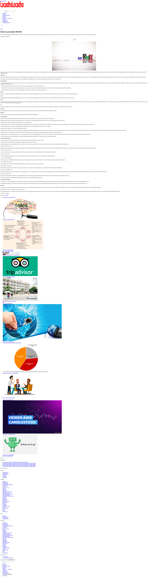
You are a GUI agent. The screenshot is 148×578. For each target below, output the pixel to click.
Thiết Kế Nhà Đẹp (6, 506)
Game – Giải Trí (6, 487)
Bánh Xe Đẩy (5, 482)
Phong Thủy (5, 21)
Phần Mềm (5, 500)
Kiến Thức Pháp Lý (6, 22)
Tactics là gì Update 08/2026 (8, 249)
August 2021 (5, 474)
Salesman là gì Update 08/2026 (8, 219)
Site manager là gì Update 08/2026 (9, 197)
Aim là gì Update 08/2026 (7, 303)
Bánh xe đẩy (6, 556)
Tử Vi (4, 509)
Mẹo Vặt (4, 498)
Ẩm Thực (4, 16)
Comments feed (5, 517)
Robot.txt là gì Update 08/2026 (8, 454)
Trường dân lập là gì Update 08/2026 (9, 301)
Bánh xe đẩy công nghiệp (8, 557)
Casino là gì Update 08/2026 (8, 399)
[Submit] (5, 12)
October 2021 (5, 472)
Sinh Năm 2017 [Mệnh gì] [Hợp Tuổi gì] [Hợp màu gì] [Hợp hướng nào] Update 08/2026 (19, 463)
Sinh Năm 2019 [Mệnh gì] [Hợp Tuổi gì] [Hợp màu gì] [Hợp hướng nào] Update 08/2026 (19, 465)
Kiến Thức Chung (6, 15)
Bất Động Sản (5, 483)
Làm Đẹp (4, 497)
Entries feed (5, 516)
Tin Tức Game (5, 508)
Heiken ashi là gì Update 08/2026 (9, 434)
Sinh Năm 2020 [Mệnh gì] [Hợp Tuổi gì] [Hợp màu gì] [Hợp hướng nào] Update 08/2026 (19, 466)
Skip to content (3, 0)
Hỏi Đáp (6, 195)
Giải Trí (4, 19)
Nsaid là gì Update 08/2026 (8, 455)
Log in (4, 515)
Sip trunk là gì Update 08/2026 (8, 341)
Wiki (4, 510)
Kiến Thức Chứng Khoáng (8, 493)
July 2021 (4, 475)
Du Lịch (4, 486)
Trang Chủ (5, 13)
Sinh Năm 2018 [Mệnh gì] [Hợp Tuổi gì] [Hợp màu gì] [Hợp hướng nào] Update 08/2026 (19, 464)
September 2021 (6, 473)
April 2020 (5, 477)
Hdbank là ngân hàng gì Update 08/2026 (10, 373)
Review (4, 17)
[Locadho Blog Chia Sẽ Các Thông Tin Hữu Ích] (12, 6)
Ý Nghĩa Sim (5, 511)
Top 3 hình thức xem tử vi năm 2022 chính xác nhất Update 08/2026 (15, 462)
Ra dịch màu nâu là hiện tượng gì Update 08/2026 (12, 342)
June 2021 (5, 476)
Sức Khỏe (4, 504)
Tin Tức (4, 14)
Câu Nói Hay (5, 20)
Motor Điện (5, 499)
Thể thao (4, 505)
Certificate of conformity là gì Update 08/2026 (11, 255)
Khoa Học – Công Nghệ (7, 18)
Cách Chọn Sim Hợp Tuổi (7, 484)
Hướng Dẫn (5, 490)
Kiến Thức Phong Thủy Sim (8, 537)
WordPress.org (5, 518)
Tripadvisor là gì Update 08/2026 (9, 276)
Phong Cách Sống (6, 501)
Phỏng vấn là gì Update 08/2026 (9, 397)
